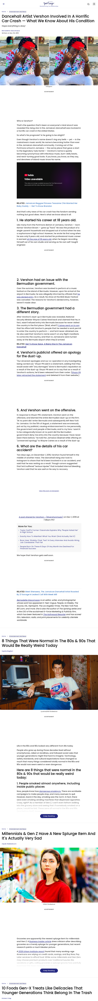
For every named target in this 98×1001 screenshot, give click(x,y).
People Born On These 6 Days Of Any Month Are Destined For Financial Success (47, 547)
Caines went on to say (69, 325)
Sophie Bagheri (7, 651)
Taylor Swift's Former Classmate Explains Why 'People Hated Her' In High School (49, 531)
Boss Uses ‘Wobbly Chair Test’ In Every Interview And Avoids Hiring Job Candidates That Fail (49, 541)
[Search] (88, 4)
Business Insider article (40, 941)
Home (4, 12)
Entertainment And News (17, 12)
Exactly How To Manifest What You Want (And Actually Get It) (47, 536)
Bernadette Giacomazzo (11, 31)
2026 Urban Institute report (31, 951)
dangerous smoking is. (50, 791)
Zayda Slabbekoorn (9, 844)
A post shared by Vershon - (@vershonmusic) (41, 517)
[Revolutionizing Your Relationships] (49, 3)
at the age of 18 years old (39, 239)
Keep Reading (49, 816)
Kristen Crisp (6, 998)
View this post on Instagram (49, 491)
